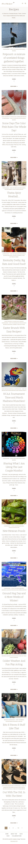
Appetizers (4, 389)
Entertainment (8, 189)
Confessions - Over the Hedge (10, 49)
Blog (21, 833)
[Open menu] (22, 3)
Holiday (24, 322)
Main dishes (22, 49)
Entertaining (22, 118)
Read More (14, 86)
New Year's (21, 787)
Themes (16, 257)
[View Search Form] (25, 3)
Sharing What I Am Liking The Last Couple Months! (14, 467)
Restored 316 (14, 841)
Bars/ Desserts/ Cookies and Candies (11, 116)
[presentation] (14, 35)
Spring (19, 255)
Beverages (23, 116)
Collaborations (16, 836)
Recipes (14, 50)
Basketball (11, 389)
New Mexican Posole (14, 531)
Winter (24, 590)
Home (6, 833)
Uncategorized (14, 657)
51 (18, 828)
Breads (6, 719)
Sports (15, 255)
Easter (19, 322)
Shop (8, 836)
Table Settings (21, 324)
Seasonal (10, 255)
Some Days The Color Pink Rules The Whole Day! (14, 127)
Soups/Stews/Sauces (14, 527)
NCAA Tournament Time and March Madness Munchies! (14, 397)
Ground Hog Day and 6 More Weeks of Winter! (14, 597)
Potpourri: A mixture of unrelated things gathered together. (14, 58)
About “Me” (14, 833)
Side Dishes (19, 390)
